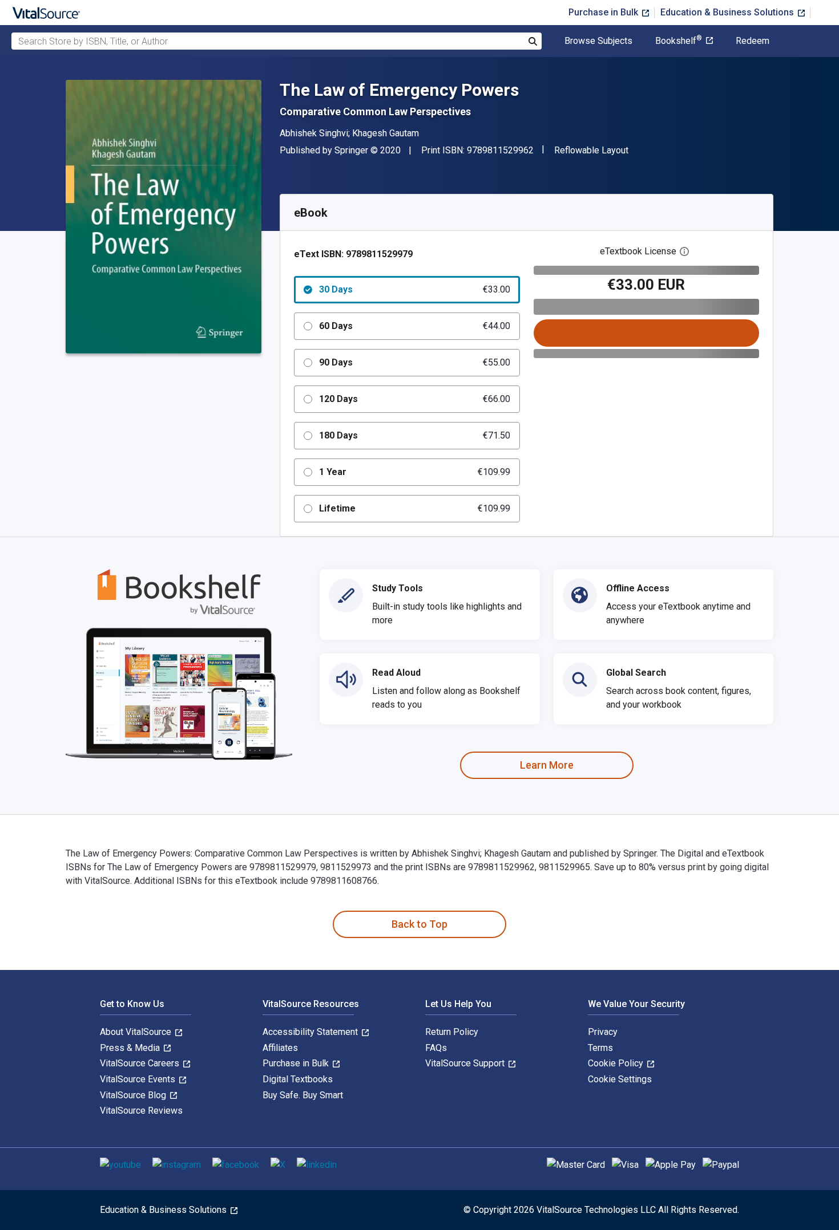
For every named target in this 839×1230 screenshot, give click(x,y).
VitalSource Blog (134, 1095)
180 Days (414, 435)
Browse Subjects (598, 41)
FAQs (436, 1047)
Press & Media (131, 1047)
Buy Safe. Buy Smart (303, 1095)
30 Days (414, 289)
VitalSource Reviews (141, 1110)
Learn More (547, 765)
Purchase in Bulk (604, 12)
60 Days (414, 325)
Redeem (752, 41)
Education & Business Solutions (728, 12)
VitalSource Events (139, 1079)
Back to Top (419, 924)
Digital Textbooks (298, 1079)
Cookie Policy (617, 1063)
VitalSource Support (466, 1063)
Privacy (603, 1031)
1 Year (414, 471)
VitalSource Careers (140, 1063)
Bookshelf (678, 41)
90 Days (414, 362)
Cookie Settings (620, 1079)
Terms (600, 1047)
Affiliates (280, 1047)
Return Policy (451, 1031)
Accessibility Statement (311, 1031)
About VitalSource (137, 1031)
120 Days (414, 398)
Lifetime (414, 508)
